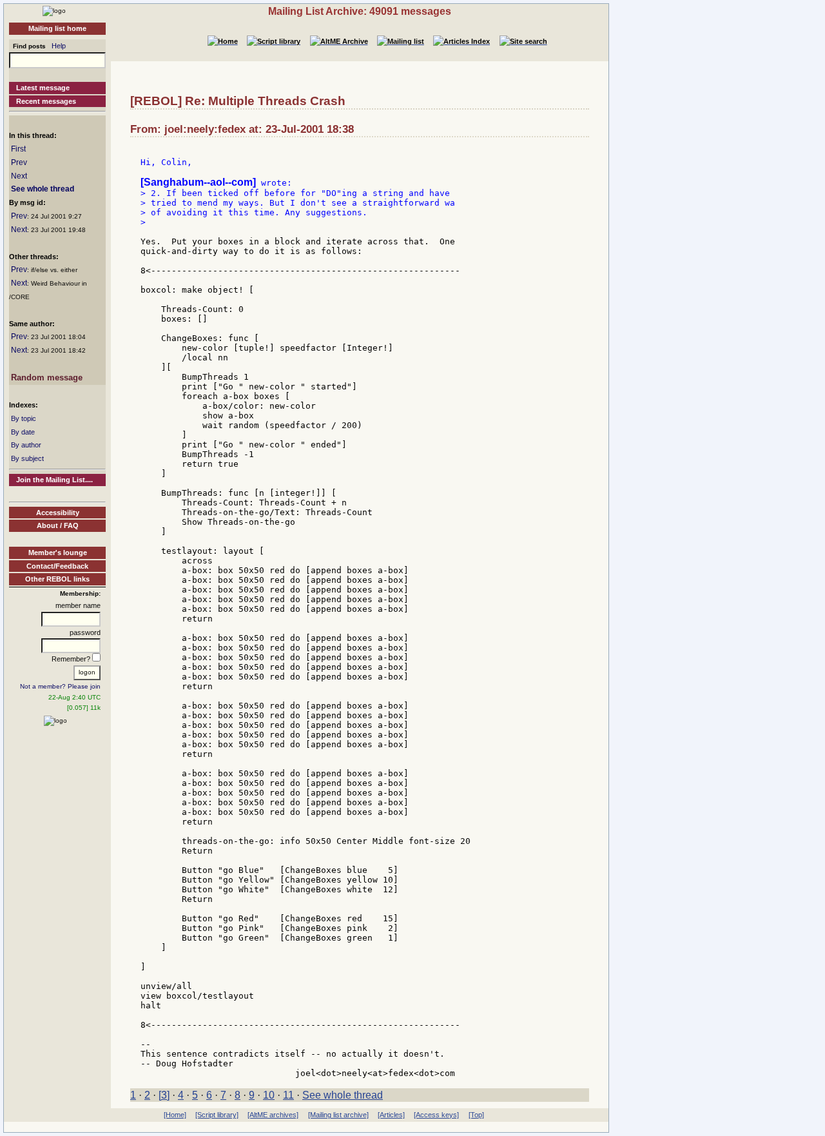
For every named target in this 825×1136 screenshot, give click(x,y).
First (18, 148)
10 (269, 1095)
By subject (27, 458)
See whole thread (42, 188)
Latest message (43, 88)
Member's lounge (57, 552)
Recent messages (46, 101)
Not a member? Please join (60, 686)
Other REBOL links (57, 579)
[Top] (476, 1115)
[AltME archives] (273, 1115)
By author (26, 445)
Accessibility (57, 512)
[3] (164, 1095)
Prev (19, 162)
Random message (46, 377)
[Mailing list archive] (338, 1115)
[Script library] (216, 1115)
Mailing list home (57, 28)
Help (59, 46)
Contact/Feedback (57, 566)
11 (288, 1095)
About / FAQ (58, 525)
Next (19, 176)
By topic (23, 418)
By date (23, 432)
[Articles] (391, 1115)
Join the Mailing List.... (54, 480)
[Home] (54, 10)
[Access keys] (436, 1115)
